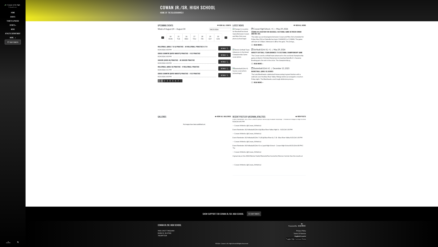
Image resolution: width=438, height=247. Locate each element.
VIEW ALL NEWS (300, 25)
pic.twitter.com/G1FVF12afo (243, 161)
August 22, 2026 (267, 165)
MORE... (12, 37)
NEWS (13, 29)
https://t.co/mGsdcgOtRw (242, 158)
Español (303, 236)
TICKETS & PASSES (13, 21)
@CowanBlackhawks (271, 158)
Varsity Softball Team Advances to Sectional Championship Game (276, 52)
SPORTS (12, 25)
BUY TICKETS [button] (14, 42)
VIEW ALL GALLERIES (223, 116)
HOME (13, 12)
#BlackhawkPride (258, 158)
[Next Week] (226, 37)
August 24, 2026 (267, 125)
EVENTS (12, 16)
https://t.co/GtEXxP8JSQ (245, 148)
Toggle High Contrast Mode (296, 239)
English (297, 236)
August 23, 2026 (267, 133)
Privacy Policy (301, 231)
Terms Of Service (299, 233)
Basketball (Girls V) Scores (262, 71)
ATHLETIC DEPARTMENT (12, 33)
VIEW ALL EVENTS (225, 25)
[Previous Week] (162, 37)
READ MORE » (258, 45)
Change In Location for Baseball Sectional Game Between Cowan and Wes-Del (276, 33)
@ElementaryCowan (286, 158)
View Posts (301, 116)
